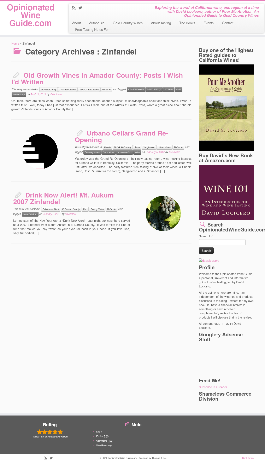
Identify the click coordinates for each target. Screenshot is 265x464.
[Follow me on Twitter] (81, 8)
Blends (107, 147)
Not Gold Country (122, 147)
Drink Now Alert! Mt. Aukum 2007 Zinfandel (63, 198)
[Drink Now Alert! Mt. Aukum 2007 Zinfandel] (141, 192)
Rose (137, 147)
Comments (104, 440)
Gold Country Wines (128, 22)
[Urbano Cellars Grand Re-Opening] (18, 130)
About (76, 22)
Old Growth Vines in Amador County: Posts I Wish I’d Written (97, 78)
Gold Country (153, 89)
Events (209, 22)
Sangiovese (148, 147)
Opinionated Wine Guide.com (30, 15)
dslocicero (56, 94)
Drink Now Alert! (51, 209)
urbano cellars (124, 152)
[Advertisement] (217, 359)
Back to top (248, 457)
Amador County (48, 89)
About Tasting (161, 22)
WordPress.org (104, 445)
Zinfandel (106, 89)
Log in (99, 431)
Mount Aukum (30, 214)
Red (85, 209)
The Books (187, 22)
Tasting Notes (97, 209)
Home (15, 43)
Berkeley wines (92, 152)
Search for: (206, 236)
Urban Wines (164, 147)
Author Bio (97, 22)
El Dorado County (71, 209)
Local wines (108, 152)
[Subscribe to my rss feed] (75, 8)
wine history (19, 94)
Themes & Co (159, 457)
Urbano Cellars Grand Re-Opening (121, 136)
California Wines (68, 89)
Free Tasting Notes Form (93, 29)
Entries (102, 436)
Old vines (168, 89)
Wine (178, 89)
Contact (227, 22)
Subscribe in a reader (213, 387)
